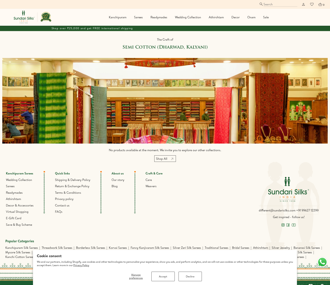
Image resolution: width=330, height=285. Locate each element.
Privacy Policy (81, 265)
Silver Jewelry (281, 248)
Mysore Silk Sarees (17, 252)
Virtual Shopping (17, 212)
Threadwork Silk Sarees (57, 248)
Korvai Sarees (118, 248)
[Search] (278, 4)
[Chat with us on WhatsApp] (322, 262)
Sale (266, 17)
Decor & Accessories (20, 205)
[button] (321, 4)
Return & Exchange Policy (72, 186)
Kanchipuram (117, 17)
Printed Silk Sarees (299, 252)
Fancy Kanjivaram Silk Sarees (150, 248)
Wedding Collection (188, 17)
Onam (251, 17)
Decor (235, 17)
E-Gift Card (13, 218)
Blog (115, 186)
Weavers (151, 186)
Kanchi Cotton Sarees (19, 257)
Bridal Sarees (240, 248)
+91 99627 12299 (307, 210)
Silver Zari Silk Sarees (187, 248)
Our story (118, 180)
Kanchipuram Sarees (19, 173)
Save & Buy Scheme (19, 224)
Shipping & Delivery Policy (72, 180)
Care (149, 180)
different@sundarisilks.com (277, 210)
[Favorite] (312, 4)
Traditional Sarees (216, 248)
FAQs (58, 212)
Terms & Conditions (68, 192)
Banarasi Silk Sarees (307, 248)
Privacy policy (64, 199)
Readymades (158, 17)
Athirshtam (216, 17)
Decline (190, 276)
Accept (163, 276)
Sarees (138, 17)
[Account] (303, 4)
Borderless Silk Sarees (90, 248)
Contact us (62, 205)
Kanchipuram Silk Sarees (21, 248)
